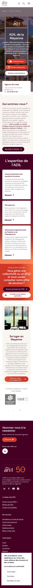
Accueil (4, 11)
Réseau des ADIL (7, 505)
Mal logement (10, 205)
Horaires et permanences (16, 73)
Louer (4, 543)
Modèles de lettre (8, 528)
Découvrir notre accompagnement (15, 379)
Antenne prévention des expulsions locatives (14, 175)
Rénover (5, 551)
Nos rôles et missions (12, 149)
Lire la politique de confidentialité (14, 566)
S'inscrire (8, 440)
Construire (6, 548)
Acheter (5, 545)
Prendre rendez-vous (18, 67)
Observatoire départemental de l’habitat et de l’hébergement (15, 232)
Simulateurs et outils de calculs (12, 519)
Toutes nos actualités (9, 507)
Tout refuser (10, 576)
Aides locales (6, 525)
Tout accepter (11, 572)
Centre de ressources (9, 522)
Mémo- (8, 531)
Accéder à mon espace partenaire (18, 295)
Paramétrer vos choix (13, 581)
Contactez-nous (18, 61)
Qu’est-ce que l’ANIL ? (9, 502)
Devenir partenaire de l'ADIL (15, 289)
